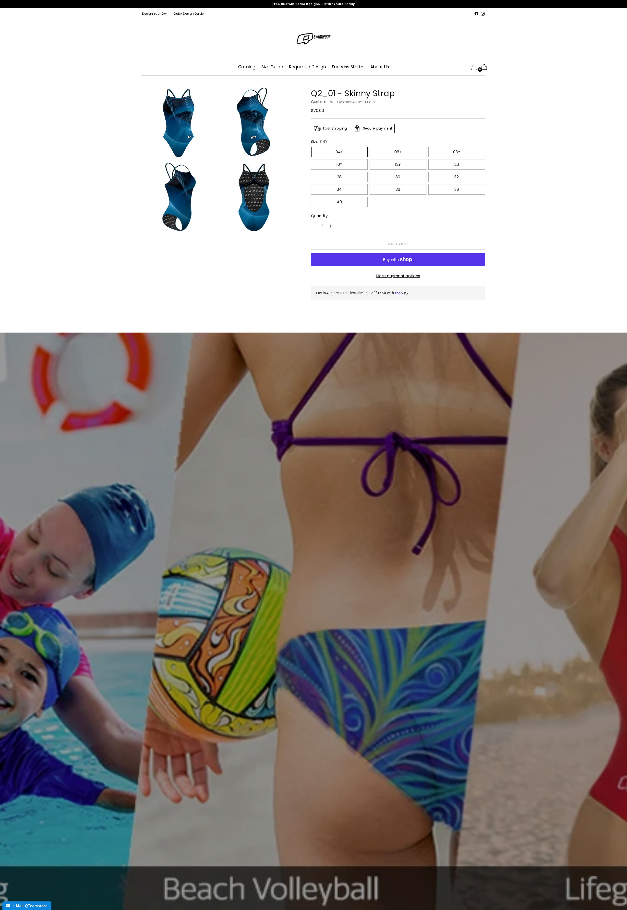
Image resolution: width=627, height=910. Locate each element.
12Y (398, 164)
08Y (456, 152)
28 (339, 177)
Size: (319, 141)
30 (398, 177)
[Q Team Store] (313, 38)
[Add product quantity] (330, 226)
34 (339, 189)
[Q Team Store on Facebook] (476, 14)
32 (456, 177)
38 (456, 189)
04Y (339, 152)
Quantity (319, 216)
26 (456, 164)
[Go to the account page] (472, 67)
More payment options (398, 276)
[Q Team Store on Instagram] (483, 14)
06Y (397, 152)
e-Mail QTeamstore (28, 906)
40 (339, 202)
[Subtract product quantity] (315, 226)
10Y (339, 164)
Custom (318, 102)
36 (398, 189)
